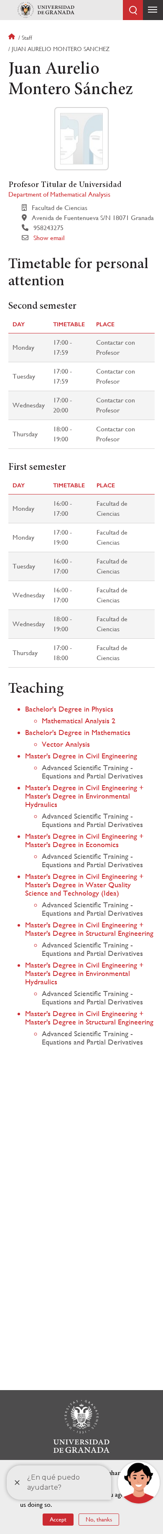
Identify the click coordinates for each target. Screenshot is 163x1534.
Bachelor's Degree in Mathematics (77, 732)
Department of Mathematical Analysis (59, 194)
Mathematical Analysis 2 (78, 720)
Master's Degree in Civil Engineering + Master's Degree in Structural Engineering (89, 928)
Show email (49, 238)
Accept (58, 1519)
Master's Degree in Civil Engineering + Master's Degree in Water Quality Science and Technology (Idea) (84, 884)
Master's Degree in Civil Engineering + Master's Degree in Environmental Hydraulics (84, 796)
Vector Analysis (66, 744)
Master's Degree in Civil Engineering (81, 755)
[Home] (46, 10)
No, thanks (99, 1519)
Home (12, 37)
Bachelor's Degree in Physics (69, 708)
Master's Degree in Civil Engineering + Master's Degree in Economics (84, 840)
